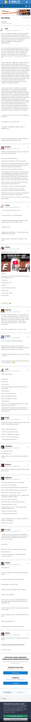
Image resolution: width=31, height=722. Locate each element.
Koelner (7, 247)
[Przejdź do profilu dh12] (2, 29)
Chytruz (7, 562)
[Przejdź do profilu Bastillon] (2, 147)
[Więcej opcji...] (28, 29)
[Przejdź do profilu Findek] (2, 206)
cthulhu (7, 336)
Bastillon (8, 147)
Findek (7, 205)
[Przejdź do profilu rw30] (2, 370)
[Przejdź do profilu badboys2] (2, 478)
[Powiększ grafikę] (10, 303)
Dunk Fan (8, 310)
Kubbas (7, 633)
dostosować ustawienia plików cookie (17, 708)
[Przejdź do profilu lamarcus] (2, 465)
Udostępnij (8, 692)
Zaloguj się (15, 683)
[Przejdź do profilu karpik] (2, 418)
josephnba (8, 446)
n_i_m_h (7, 529)
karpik (7, 417)
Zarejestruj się (15, 673)
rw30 (6, 369)
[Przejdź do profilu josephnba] (2, 447)
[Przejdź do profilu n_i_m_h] (2, 530)
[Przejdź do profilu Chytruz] (2, 563)
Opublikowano (12, 30)
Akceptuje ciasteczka (16, 716)
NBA (11, 23)
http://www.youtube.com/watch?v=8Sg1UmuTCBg (12, 644)
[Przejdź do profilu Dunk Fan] (2, 310)
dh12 (5, 21)
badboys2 (8, 477)
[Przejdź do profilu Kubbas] (2, 634)
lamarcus (8, 464)
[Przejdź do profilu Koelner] (2, 248)
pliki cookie (24, 705)
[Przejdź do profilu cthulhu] (2, 336)
